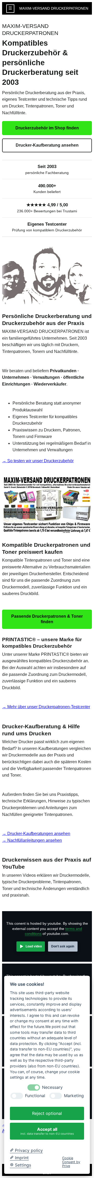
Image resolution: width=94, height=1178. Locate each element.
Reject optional (47, 1113)
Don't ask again (62, 946)
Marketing (74, 1095)
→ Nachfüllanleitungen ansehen (32, 840)
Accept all (47, 1131)
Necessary (52, 1087)
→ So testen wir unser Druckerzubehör (38, 461)
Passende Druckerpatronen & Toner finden (47, 619)
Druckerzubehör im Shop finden (47, 128)
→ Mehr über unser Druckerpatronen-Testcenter (46, 707)
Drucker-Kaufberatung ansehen (47, 145)
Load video (34, 946)
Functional (35, 1095)
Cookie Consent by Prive (71, 1162)
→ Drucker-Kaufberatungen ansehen (36, 833)
